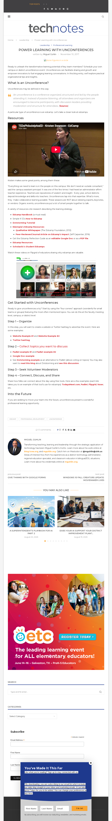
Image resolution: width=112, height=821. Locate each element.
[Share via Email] (74, 430)
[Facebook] (44, 9)
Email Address (17, 740)
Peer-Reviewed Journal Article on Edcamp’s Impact (42, 234)
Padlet (84, 384)
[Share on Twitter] (66, 430)
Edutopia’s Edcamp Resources (28, 227)
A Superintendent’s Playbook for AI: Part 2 (31, 532)
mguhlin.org (49, 451)
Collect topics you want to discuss (43, 346)
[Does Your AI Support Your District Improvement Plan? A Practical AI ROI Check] (80, 511)
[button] (44, 4)
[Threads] (67, 9)
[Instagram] (60, 9)
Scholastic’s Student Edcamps (29, 246)
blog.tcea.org (31, 451)
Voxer (100, 384)
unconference (55, 419)
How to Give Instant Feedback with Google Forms (52, 4)
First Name (15, 752)
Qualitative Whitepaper (28, 230)
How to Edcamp (34, 218)
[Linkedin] (56, 9)
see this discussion (69, 363)
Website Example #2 (49, 336)
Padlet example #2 (46, 352)
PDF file (84, 238)
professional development (33, 419)
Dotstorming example (28, 360)
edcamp (13, 419)
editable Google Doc (62, 238)
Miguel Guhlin (49, 54)
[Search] (102, 17)
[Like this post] (60, 430)
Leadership (24, 40)
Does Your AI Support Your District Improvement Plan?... (81, 532)
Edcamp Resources (23, 242)
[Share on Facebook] (63, 430)
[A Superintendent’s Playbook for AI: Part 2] (31, 511)
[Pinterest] (63, 9)
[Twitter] (48, 9)
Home (10, 40)
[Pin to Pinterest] (68, 430)
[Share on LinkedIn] (71, 430)
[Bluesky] (52, 9)
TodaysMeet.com (71, 384)
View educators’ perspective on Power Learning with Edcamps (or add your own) (56, 293)
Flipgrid (92, 384)
